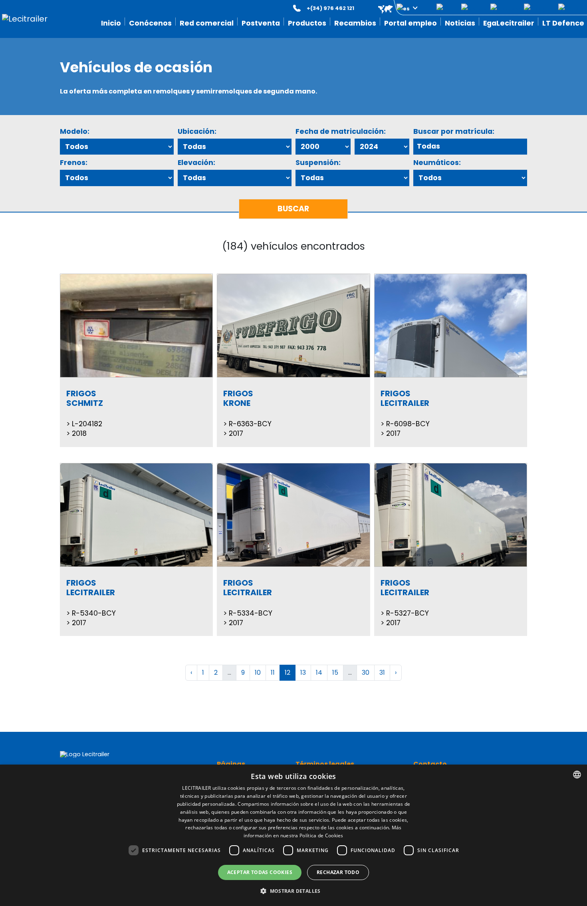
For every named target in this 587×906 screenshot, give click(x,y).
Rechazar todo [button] (338, 872)
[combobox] (577, 775)
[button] (392, 8)
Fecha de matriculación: (340, 131)
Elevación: (196, 162)
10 (258, 672)
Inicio (111, 23)
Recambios (355, 23)
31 (382, 672)
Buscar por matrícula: (453, 131)
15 (335, 672)
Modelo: (74, 131)
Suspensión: (318, 162)
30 (365, 672)
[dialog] (293, 835)
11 (273, 672)
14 (319, 672)
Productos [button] (307, 23)
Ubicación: (197, 131)
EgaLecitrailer (508, 23)
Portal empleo (410, 23)
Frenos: (73, 162)
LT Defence (563, 23)
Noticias (460, 23)
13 (303, 672)
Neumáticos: (437, 162)
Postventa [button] (261, 23)
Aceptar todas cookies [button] (259, 872)
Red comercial (207, 23)
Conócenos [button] (150, 23)
